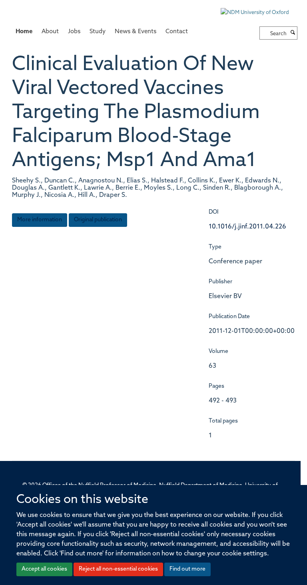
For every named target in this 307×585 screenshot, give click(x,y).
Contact (176, 32)
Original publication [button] (98, 220)
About (50, 32)
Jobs (74, 32)
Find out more (187, 569)
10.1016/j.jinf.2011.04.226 (247, 227)
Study (98, 32)
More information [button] (39, 220)
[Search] (293, 33)
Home (24, 32)
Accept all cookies (44, 569)
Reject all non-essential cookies (118, 569)
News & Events (135, 32)
